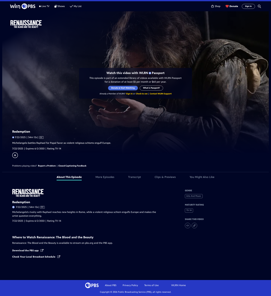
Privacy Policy (130, 285)
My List (78, 6)
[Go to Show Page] (139, 24)
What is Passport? (151, 88)
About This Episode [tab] (69, 177)
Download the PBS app (25, 250)
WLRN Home (178, 285)
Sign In (248, 6)
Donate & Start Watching (123, 88)
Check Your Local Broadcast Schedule (34, 256)
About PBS (110, 285)
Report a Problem (47, 165)
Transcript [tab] (134, 177)
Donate (233, 6)
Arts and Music (193, 196)
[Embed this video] (187, 225)
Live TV (45, 6)
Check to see (142, 93)
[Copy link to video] (194, 225)
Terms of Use (151, 285)
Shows (61, 6)
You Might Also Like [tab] (202, 177)
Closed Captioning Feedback (72, 165)
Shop (217, 6)
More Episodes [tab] (105, 177)
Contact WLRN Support (161, 93)
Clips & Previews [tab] (165, 177)
